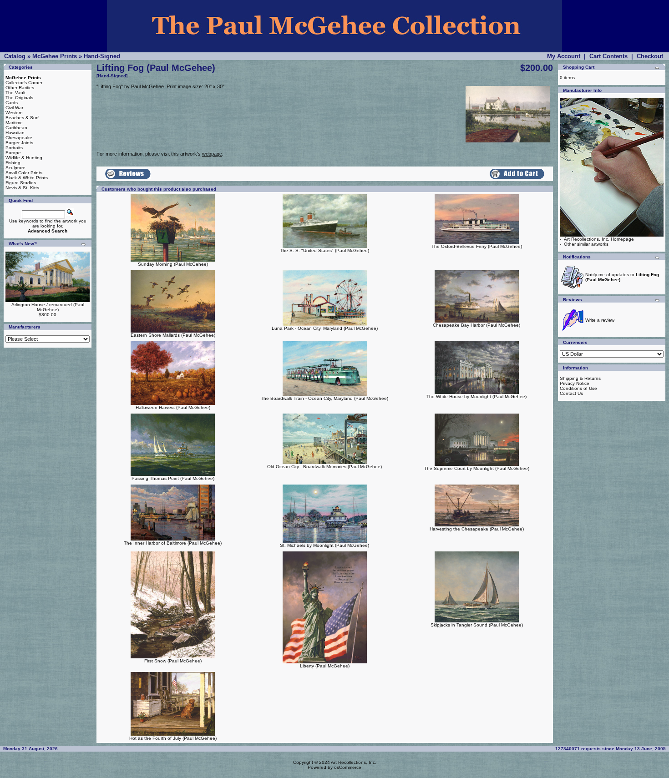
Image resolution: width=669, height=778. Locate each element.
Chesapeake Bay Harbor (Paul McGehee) (476, 325)
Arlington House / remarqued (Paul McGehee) (47, 307)
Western (14, 112)
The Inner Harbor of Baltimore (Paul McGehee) (173, 543)
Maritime (14, 122)
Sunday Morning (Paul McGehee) (173, 264)
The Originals (19, 97)
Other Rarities (19, 87)
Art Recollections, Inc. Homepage (599, 239)
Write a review (599, 320)
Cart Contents (608, 56)
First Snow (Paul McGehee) (173, 660)
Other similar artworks (586, 244)
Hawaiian (15, 132)
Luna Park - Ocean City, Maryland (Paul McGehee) (325, 328)
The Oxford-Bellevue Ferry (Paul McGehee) (476, 246)
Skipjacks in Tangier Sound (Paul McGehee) (477, 624)
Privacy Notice (574, 383)
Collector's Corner (23, 82)
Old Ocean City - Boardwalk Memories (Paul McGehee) (324, 466)
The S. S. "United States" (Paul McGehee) (324, 250)
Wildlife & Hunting (23, 157)
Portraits (14, 147)
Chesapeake (18, 137)
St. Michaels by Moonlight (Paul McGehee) (324, 545)
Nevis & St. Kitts (22, 187)
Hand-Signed (102, 56)
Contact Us (571, 393)
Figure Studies (20, 182)
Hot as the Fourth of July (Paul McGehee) (173, 738)
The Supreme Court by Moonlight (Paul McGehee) (476, 468)
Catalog (14, 56)
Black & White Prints (26, 177)
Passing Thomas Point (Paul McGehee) (173, 478)
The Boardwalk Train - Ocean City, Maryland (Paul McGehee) (324, 398)
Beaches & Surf (22, 117)
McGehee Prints (54, 56)
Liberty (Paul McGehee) (325, 665)
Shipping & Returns (580, 378)
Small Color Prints (23, 172)
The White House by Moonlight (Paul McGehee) (476, 396)
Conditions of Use (578, 388)
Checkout (650, 56)
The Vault (15, 92)
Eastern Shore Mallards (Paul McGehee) (173, 335)
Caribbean (16, 127)
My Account (563, 56)
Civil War (14, 107)
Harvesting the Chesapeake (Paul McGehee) (477, 528)
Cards (11, 102)
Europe (13, 152)
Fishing (12, 162)
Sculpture (15, 167)
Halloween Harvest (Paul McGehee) (173, 407)
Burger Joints (19, 142)
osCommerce (347, 767)
